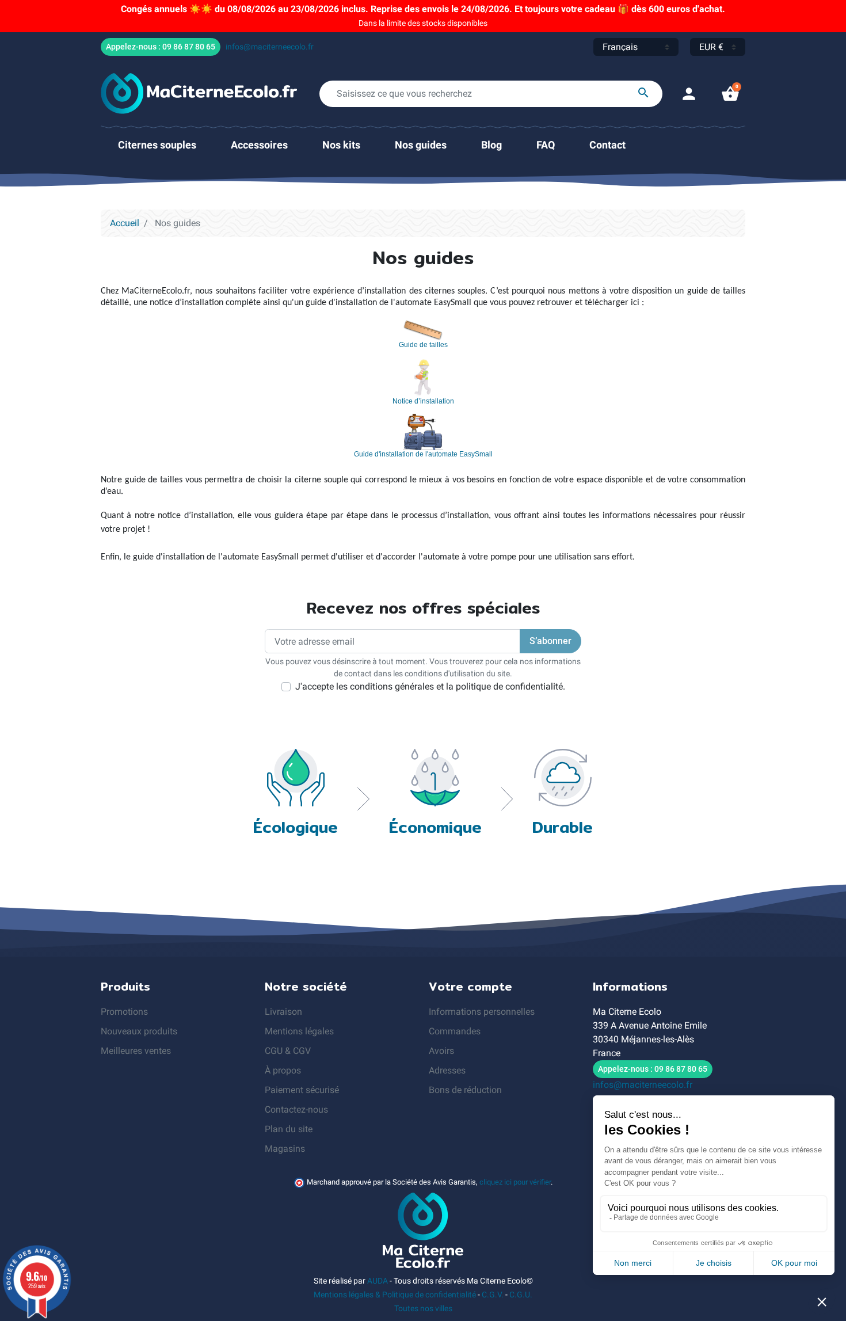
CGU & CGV (288, 1050)
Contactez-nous (296, 1109)
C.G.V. (493, 1294)
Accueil (124, 223)
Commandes (455, 1031)
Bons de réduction (465, 1089)
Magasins (285, 1148)
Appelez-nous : (160, 46)
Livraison (283, 1011)
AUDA (377, 1280)
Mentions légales (299, 1031)
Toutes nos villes (423, 1308)
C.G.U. (520, 1294)
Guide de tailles (423, 345)
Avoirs (441, 1050)
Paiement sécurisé (302, 1089)
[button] (730, 94)
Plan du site (289, 1129)
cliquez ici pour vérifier (515, 1182)
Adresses (447, 1070)
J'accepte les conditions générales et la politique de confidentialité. (430, 686)
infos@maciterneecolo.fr (270, 46)
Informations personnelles (482, 1011)
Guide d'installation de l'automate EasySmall (423, 454)
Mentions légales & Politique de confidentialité (395, 1294)
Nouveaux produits (139, 1031)
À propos (283, 1070)
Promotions (124, 1011)
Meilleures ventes (136, 1050)
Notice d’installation (423, 401)
